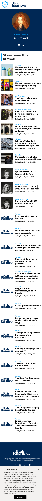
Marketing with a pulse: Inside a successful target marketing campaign (27, 69)
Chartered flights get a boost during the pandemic (26, 261)
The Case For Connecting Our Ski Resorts (27, 379)
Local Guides (20, 96)
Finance (18, 124)
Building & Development (23, 109)
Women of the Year (21, 170)
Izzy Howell (21, 75)
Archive (18, 214)
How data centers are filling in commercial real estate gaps (26, 113)
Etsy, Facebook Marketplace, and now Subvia (25, 290)
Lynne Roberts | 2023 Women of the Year (25, 173)
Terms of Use (28, 488)
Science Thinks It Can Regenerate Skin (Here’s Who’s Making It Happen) (27, 394)
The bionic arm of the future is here (25, 364)
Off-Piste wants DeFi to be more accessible (28, 232)
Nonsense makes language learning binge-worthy (28, 84)
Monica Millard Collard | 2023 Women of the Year (27, 187)
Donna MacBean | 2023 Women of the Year (26, 202)
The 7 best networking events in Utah (26, 99)
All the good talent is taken (28, 305)
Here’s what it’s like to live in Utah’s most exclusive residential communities (27, 276)
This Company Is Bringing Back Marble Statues (27, 408)
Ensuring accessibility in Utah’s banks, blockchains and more (27, 128)
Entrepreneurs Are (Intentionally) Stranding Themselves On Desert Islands (26, 424)
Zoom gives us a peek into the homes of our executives (27, 335)
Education (18, 81)
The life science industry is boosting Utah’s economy (28, 246)
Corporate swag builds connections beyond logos (28, 158)
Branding (18, 65)
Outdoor (18, 376)
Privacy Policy (8, 489)
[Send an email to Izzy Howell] (19, 44)
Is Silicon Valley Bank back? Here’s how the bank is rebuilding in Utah (27, 143)
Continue (20, 497)
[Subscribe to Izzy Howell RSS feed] (23, 44)
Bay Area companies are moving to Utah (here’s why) (26, 320)
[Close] (39, 469)
